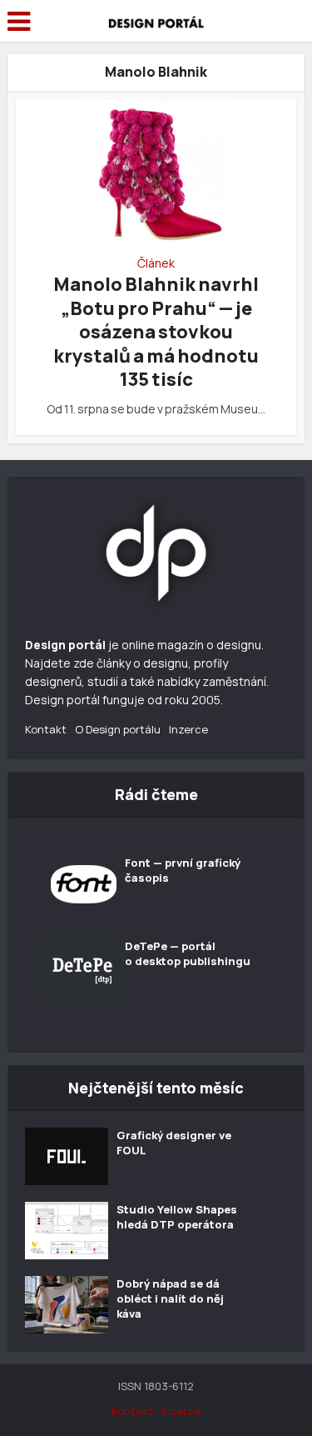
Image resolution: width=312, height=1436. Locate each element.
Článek (156, 263)
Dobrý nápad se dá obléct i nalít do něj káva (170, 1298)
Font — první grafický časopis (182, 870)
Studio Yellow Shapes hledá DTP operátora (176, 1217)
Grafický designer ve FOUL (173, 1143)
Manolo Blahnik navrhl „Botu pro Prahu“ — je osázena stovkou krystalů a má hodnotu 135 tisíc (156, 332)
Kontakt (46, 729)
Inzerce (188, 729)
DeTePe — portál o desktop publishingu (187, 953)
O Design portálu (118, 729)
